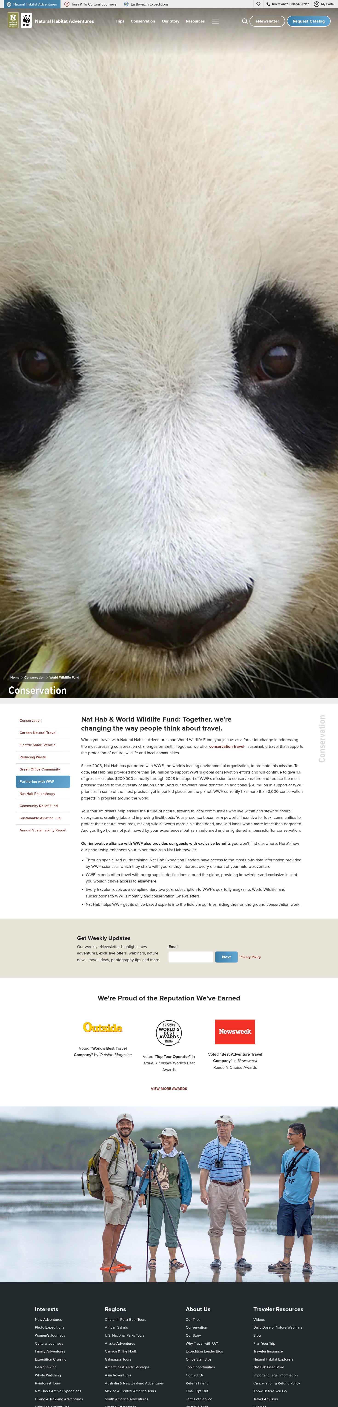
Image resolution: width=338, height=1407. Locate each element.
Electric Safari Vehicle (38, 744)
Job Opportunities (200, 1367)
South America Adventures (126, 1398)
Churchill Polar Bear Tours (125, 1319)
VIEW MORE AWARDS (169, 1088)
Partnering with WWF (37, 781)
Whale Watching (48, 1375)
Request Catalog (309, 21)
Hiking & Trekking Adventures (59, 1398)
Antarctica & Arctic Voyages (127, 1367)
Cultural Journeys (49, 1343)
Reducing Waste (33, 756)
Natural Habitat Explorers (273, 1359)
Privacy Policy (250, 956)
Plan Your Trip (264, 1343)
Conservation (34, 677)
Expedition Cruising (50, 1359)
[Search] (245, 21)
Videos (259, 1319)
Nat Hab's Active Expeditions (58, 1390)
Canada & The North (121, 1351)
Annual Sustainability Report (43, 830)
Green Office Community (40, 769)
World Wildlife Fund (64, 677)
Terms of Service (199, 1398)
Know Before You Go (270, 1390)
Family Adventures (50, 1351)
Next (226, 957)
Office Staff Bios (198, 1359)
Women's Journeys (50, 1335)
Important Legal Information (275, 1375)
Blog (257, 1335)
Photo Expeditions (49, 1327)
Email (173, 946)
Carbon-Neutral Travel (38, 732)
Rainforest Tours (48, 1383)
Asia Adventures (118, 1375)
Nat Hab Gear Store (268, 1367)
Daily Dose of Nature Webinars (277, 1327)
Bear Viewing (46, 1367)
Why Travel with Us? (202, 1343)
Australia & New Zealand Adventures (134, 1383)
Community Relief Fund (39, 805)
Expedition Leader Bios (204, 1351)
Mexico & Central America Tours (130, 1390)
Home (14, 677)
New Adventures (48, 1319)
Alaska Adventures (120, 1343)
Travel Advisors (265, 1398)
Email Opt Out (197, 1390)
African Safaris (116, 1327)
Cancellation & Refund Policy (276, 1383)
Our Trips (193, 1319)
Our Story (193, 1335)
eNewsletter (267, 21)
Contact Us (194, 1375)
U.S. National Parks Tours (124, 1335)
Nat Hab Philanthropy (37, 793)
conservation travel (226, 746)
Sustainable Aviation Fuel (41, 817)
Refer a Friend (197, 1383)
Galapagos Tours (118, 1359)
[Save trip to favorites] (74, 688)
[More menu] (215, 21)
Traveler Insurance (268, 1351)
